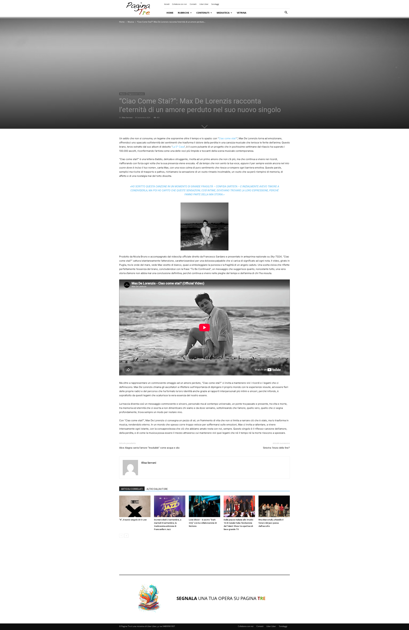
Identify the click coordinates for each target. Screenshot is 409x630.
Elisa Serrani (127, 117)
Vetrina (241, 12)
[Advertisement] (204, 559)
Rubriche (183, 12)
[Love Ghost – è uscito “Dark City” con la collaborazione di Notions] (204, 506)
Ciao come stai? (228, 138)
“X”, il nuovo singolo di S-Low (133, 520)
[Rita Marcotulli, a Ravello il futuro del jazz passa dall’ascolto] (274, 506)
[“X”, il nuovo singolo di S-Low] (134, 506)
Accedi (167, 4)
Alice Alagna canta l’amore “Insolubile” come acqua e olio (149, 447)
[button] (286, 12)
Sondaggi (215, 4)
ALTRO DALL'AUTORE (157, 489)
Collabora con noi (179, 4)
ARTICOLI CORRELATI (132, 489)
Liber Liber (204, 4)
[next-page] (126, 536)
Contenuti (202, 12)
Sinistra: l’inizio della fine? (276, 447)
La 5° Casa (178, 146)
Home (169, 12)
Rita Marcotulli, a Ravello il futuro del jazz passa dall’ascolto (271, 523)
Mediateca (223, 12)
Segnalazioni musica (136, 94)
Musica (131, 21)
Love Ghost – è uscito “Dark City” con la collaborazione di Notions (203, 523)
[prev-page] (121, 536)
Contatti (193, 4)
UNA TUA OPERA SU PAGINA (221, 598)
